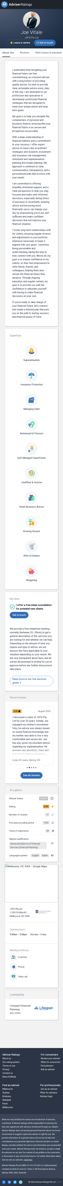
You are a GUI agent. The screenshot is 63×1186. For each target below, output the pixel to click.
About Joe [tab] (8, 52)
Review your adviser (50, 1058)
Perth (5, 1103)
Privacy (5, 1069)
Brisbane (6, 1096)
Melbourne (7, 1089)
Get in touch (46, 42)
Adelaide (6, 1100)
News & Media (9, 1077)
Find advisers (47, 1066)
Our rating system (11, 1062)
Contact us (7, 1073)
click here (28, 1160)
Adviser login (46, 1096)
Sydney (6, 1092)
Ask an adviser (48, 1069)
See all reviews (31, 775)
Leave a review (21, 42)
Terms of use (8, 1066)
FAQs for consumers (51, 1062)
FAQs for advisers (48, 1092)
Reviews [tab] (24, 52)
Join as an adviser (48, 1089)
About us (6, 1058)
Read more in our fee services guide (29, 681)
